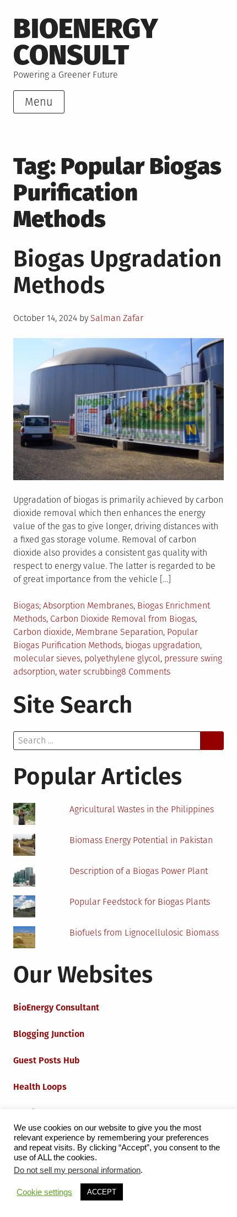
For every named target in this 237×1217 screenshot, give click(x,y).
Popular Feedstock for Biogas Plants (139, 902)
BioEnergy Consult (85, 42)
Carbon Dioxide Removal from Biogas (122, 618)
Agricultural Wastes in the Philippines (141, 809)
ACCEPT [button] (101, 1192)
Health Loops (40, 1087)
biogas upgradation (162, 645)
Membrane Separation (119, 632)
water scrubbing (90, 671)
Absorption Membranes (88, 605)
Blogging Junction (48, 1034)
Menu (39, 101)
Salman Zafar (116, 318)
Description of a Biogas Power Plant (138, 871)
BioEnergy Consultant (56, 1007)
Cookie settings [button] (44, 1192)
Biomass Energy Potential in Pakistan (141, 840)
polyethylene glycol (122, 658)
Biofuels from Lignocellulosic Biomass (144, 932)
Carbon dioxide (42, 632)
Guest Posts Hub (46, 1060)
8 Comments (145, 671)
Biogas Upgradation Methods (117, 272)
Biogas (26, 605)
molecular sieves (46, 658)
